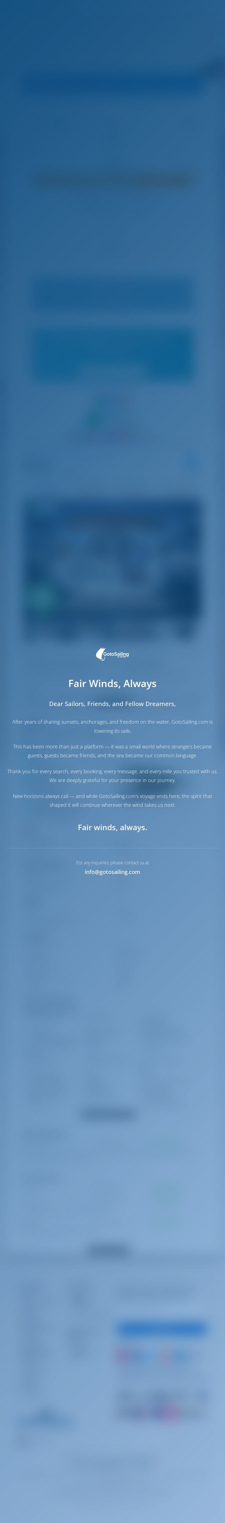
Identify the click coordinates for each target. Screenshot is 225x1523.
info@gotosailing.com (112, 872)
